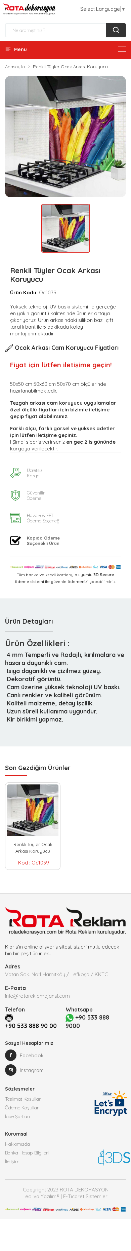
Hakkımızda (17, 1144)
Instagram (32, 1070)
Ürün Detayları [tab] (29, 621)
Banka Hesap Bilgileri (27, 1153)
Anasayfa (15, 66)
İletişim (12, 1161)
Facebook (32, 1055)
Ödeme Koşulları (22, 1108)
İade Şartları (17, 1116)
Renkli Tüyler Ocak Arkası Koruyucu (32, 848)
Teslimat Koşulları (23, 1099)
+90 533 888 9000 (87, 1022)
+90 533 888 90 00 (31, 1026)
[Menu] (122, 49)
